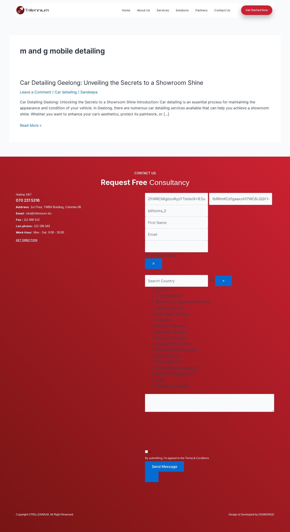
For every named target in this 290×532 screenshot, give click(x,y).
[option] (215, 296)
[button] (209, 477)
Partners (202, 10)
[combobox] (209, 263)
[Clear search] (223, 281)
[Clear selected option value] (153, 263)
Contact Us (222, 10)
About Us (143, 10)
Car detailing (66, 92)
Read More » (31, 125)
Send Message (164, 466)
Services (163, 10)
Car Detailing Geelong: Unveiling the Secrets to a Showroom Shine (111, 82)
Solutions (182, 10)
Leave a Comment (35, 92)
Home (126, 10)
